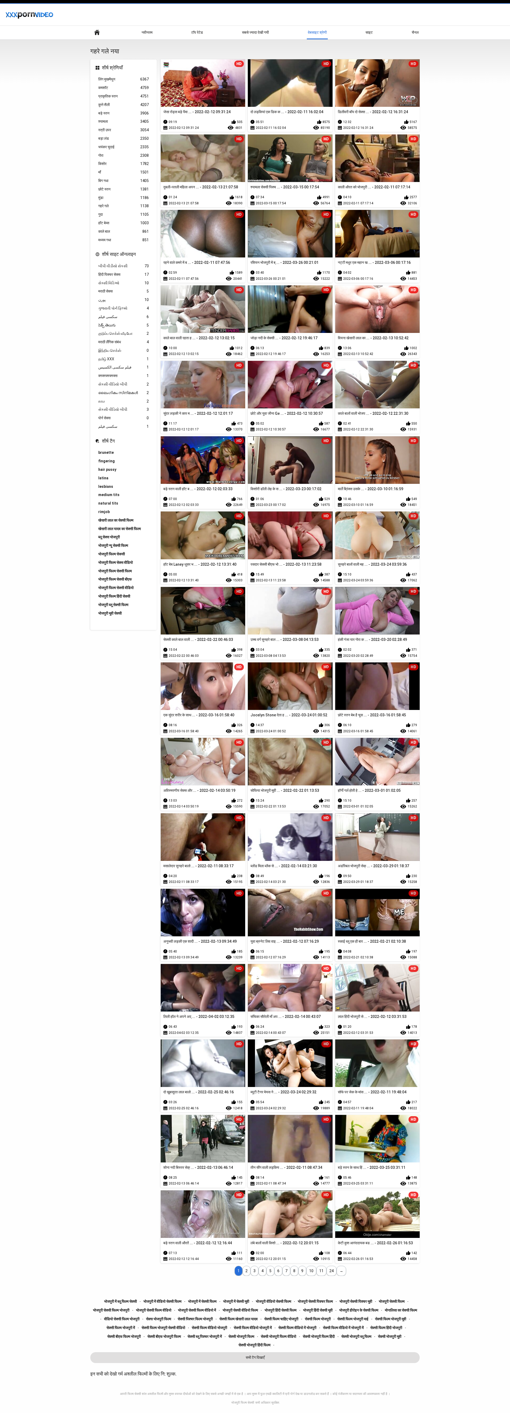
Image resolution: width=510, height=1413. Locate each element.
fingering (106, 461)
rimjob (104, 512)
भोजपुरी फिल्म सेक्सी (242, 1402)
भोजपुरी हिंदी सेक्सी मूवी (318, 1310)
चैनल (415, 32)
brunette (106, 452)
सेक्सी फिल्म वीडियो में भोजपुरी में (343, 1328)
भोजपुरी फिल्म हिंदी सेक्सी (114, 596)
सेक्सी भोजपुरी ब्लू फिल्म (356, 1336)
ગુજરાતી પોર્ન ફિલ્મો (123, 308)
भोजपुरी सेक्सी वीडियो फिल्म (240, 1310)
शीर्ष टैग (108, 441)
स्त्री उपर (123, 130)
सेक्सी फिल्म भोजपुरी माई (352, 1319)
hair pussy (107, 469)
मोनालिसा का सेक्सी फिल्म (401, 1310)
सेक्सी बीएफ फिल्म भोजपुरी (124, 1336)
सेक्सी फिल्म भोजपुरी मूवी (390, 1319)
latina (103, 478)
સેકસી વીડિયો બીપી (123, 384)
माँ (123, 172)
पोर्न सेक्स (123, 418)
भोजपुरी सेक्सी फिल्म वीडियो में (197, 1310)
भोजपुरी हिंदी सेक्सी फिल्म (280, 1310)
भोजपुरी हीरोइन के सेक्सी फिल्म (358, 1310)
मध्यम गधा (123, 240)
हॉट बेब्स (123, 223)
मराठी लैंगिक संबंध (123, 342)
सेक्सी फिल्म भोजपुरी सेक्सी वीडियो (163, 1328)
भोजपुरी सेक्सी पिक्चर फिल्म (315, 1301)
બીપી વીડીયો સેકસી (123, 266)
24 (331, 1271)
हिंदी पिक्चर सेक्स (123, 274)
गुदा (123, 214)
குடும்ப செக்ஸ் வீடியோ (123, 333)
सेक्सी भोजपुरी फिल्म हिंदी (319, 1336)
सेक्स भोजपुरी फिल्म (158, 1319)
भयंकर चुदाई (123, 147)
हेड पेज (97, 32)
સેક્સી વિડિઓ (123, 283)
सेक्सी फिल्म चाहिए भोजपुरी (281, 1319)
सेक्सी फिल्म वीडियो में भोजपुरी (297, 1328)
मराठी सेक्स (123, 291)
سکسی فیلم (123, 317)
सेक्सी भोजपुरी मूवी (389, 1336)
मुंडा (123, 198)
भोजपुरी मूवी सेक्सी (110, 613)
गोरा (123, 155)
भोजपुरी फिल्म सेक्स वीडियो (115, 562)
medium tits (109, 495)
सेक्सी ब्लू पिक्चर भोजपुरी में (205, 1336)
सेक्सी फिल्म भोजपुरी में (121, 1328)
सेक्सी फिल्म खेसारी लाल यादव (238, 1319)
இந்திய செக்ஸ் (123, 350)
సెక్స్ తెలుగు (123, 325)
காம (123, 401)
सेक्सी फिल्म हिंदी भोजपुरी (386, 1328)
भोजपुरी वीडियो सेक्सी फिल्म (273, 1301)
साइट (369, 32)
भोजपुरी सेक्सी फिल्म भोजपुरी (111, 1310)
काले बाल (123, 231)
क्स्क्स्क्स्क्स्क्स (123, 376)
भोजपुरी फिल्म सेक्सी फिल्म (115, 571)
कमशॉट (123, 88)
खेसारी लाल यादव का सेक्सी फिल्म (119, 529)
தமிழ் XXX (123, 359)
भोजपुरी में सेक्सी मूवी (236, 1301)
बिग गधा (123, 181)
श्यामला (123, 121)
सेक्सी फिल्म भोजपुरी (318, 1319)
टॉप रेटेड (197, 32)
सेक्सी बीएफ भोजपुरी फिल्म (164, 1336)
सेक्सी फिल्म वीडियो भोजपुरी (209, 1328)
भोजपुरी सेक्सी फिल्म (392, 1301)
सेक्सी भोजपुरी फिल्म (241, 1336)
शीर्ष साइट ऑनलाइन (119, 254)
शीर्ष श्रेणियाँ (112, 67)
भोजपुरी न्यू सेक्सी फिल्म (113, 545)
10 (311, 1271)
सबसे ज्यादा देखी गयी (255, 32)
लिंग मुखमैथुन (123, 79)
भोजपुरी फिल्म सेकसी (111, 554)
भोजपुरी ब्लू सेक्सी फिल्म (113, 605)
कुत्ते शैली (123, 105)
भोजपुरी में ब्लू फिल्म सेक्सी (120, 1301)
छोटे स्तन (123, 189)
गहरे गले (123, 206)
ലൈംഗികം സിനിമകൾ (123, 393)
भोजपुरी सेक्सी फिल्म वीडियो (153, 1310)
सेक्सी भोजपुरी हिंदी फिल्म (254, 1345)
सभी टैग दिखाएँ (255, 1357)
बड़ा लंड (123, 138)
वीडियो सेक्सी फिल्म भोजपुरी (121, 1319)
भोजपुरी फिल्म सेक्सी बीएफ (115, 579)
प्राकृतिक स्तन (123, 96)
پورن (123, 300)
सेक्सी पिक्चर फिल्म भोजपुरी (195, 1319)
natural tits (108, 503)
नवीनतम (147, 32)
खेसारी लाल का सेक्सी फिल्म (115, 520)
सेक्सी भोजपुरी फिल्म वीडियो (278, 1336)
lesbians (105, 486)
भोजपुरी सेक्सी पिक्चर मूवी (355, 1301)
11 (321, 1271)
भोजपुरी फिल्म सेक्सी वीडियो (116, 588)
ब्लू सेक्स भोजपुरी (109, 537)
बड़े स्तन (123, 113)
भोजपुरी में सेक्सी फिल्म (202, 1301)
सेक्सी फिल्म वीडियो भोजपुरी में (253, 1328)
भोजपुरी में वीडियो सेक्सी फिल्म (162, 1301)
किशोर (123, 164)
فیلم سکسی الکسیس (123, 367)
